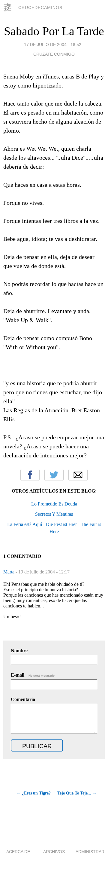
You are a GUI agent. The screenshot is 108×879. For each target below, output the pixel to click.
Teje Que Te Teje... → (77, 793)
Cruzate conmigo (54, 54)
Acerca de (18, 851)
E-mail (33, 675)
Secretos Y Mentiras (54, 514)
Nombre (19, 650)
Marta (9, 571)
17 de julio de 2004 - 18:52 (52, 44)
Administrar (90, 851)
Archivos (54, 851)
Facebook (30, 475)
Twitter (54, 475)
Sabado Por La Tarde (54, 31)
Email (78, 475)
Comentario (23, 699)
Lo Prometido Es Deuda (54, 503)
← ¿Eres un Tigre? (33, 793)
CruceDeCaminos (40, 7)
